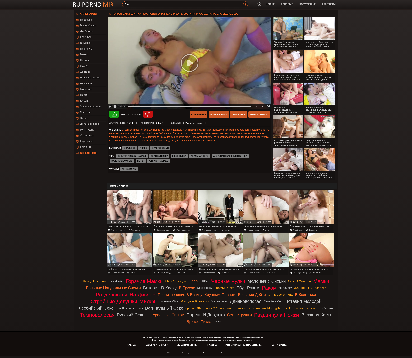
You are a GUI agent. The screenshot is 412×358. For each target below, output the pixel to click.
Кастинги (85, 147)
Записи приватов (90, 106)
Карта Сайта (279, 345)
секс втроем (204, 287)
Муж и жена (87, 129)
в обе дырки (179, 156)
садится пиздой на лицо (132, 156)
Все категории (88, 152)
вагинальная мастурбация (267, 308)
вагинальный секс (164, 308)
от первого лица (280, 294)
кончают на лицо (158, 161)
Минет (84, 54)
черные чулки (228, 281)
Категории (329, 4)
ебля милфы (116, 281)
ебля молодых (175, 281)
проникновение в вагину (180, 294)
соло (193, 281)
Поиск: (128, 4)
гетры (140, 161)
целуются (219, 321)
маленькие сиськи (122, 161)
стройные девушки (114, 301)
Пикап (84, 95)
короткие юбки (169, 301)
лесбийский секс (96, 308)
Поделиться (239, 114)
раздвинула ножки (276, 314)
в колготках (305, 294)
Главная (131, 345)
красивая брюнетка (303, 308)
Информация (198, 114)
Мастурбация (88, 25)
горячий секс (224, 288)
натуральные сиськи (165, 315)
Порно (143, 148)
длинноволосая (246, 301)
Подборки (86, 19)
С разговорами (160, 148)
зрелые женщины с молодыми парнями (215, 308)
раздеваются (111, 294)
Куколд (84, 100)
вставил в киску (160, 287)
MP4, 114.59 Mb (129, 169)
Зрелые (133, 273)
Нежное (85, 60)
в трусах (187, 288)
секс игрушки (239, 315)
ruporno (93, 4)
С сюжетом (86, 135)
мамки (321, 281)
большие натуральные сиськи (113, 288)
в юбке (204, 281)
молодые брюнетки (194, 301)
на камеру (285, 287)
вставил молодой (303, 301)
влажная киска (316, 314)
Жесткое (85, 112)
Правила (211, 345)
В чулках (85, 42)
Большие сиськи (90, 77)
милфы (149, 301)
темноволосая (97, 314)
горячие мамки (144, 281)
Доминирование (90, 123)
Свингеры (135, 230)
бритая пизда (199, 321)
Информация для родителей (243, 345)
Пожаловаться (218, 114)
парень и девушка (206, 314)
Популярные (307, 4)
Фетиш (84, 118)
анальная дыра (200, 156)
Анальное (86, 83)
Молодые (85, 89)
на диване (142, 294)
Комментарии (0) (259, 114)
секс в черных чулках (129, 308)
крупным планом (220, 294)
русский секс (130, 314)
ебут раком (248, 287)
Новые (270, 4)
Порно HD (86, 48)
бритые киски (219, 301)
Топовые (287, 4)
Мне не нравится (148, 114)
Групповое (86, 141)
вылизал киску (159, 156)
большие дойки (252, 294)
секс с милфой (299, 281)
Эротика (85, 71)
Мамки (84, 66)
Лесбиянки (86, 31)
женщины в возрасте (310, 288)
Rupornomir (162, 337)
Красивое (86, 37)
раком (269, 287)
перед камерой (94, 281)
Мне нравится (114, 114)
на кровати (326, 308)
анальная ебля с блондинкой (230, 156)
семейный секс (273, 301)
